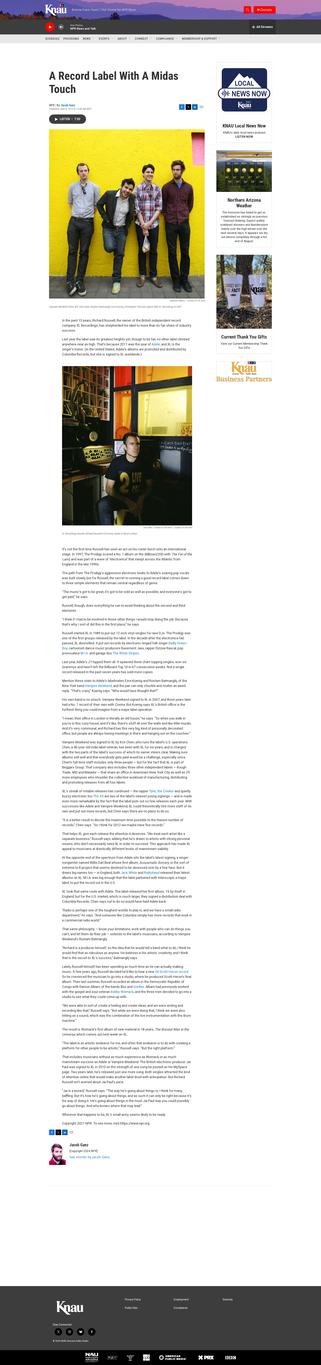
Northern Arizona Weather (244, 202)
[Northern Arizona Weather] (244, 171)
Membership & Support (199, 38)
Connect (141, 38)
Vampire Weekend (98, 686)
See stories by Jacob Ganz (89, 1157)
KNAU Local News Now (244, 126)
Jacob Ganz (68, 105)
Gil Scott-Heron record (171, 972)
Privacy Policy (133, 1299)
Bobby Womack (122, 992)
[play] (50, 27)
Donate (266, 10)
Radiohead (151, 873)
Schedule (52, 38)
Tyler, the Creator (161, 791)
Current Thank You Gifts (244, 337)
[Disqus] (160, 1235)
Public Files (131, 1308)
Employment (181, 1299)
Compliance (165, 38)
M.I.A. (85, 653)
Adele (156, 344)
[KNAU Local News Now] (244, 90)
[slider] (67, 27)
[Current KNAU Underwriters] (244, 371)
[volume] (61, 27)
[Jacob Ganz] (57, 1154)
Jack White (129, 873)
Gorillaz (138, 987)
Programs (71, 38)
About (122, 38)
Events (104, 38)
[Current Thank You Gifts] (244, 292)
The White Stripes (126, 653)
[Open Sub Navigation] (93, 38)
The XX (98, 796)
